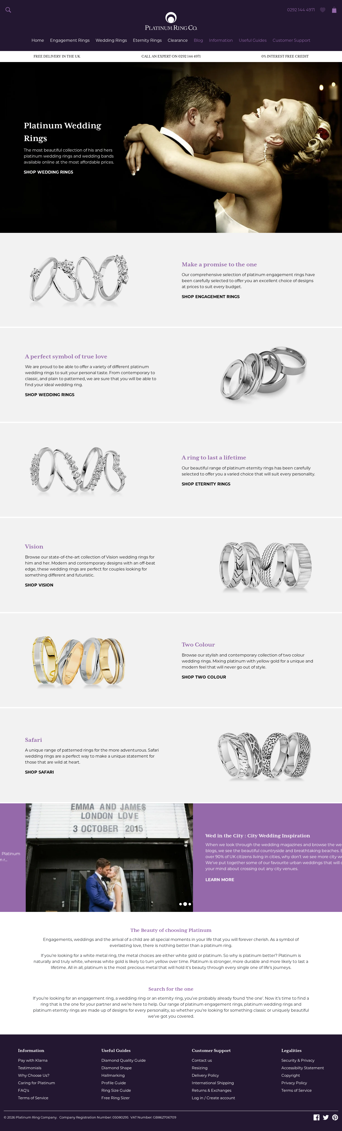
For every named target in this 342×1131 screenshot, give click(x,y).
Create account (221, 1097)
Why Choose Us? (34, 1075)
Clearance (178, 40)
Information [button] (221, 40)
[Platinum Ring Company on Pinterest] (335, 1117)
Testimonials (29, 1067)
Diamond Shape (116, 1067)
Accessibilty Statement (302, 1067)
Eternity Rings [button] (147, 40)
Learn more (194, 879)
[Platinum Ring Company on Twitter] (326, 1117)
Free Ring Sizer (115, 1097)
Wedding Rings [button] (111, 40)
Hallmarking (113, 1075)
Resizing (200, 1067)
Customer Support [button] (291, 40)
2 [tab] (185, 904)
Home (38, 40)
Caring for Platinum (36, 1082)
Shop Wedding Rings (48, 172)
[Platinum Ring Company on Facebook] (316, 1117)
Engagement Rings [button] (70, 40)
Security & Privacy (297, 1060)
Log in (197, 1097)
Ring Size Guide (116, 1090)
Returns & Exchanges (211, 1090)
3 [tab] (190, 904)
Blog (198, 40)
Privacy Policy (294, 1082)
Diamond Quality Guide (123, 1060)
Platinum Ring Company (36, 1117)
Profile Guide (113, 1082)
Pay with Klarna (33, 1060)
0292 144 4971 (301, 10)
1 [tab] (180, 904)
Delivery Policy (205, 1075)
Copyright (290, 1075)
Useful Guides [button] (253, 40)
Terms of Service (33, 1097)
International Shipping (213, 1082)
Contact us (202, 1060)
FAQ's (23, 1090)
